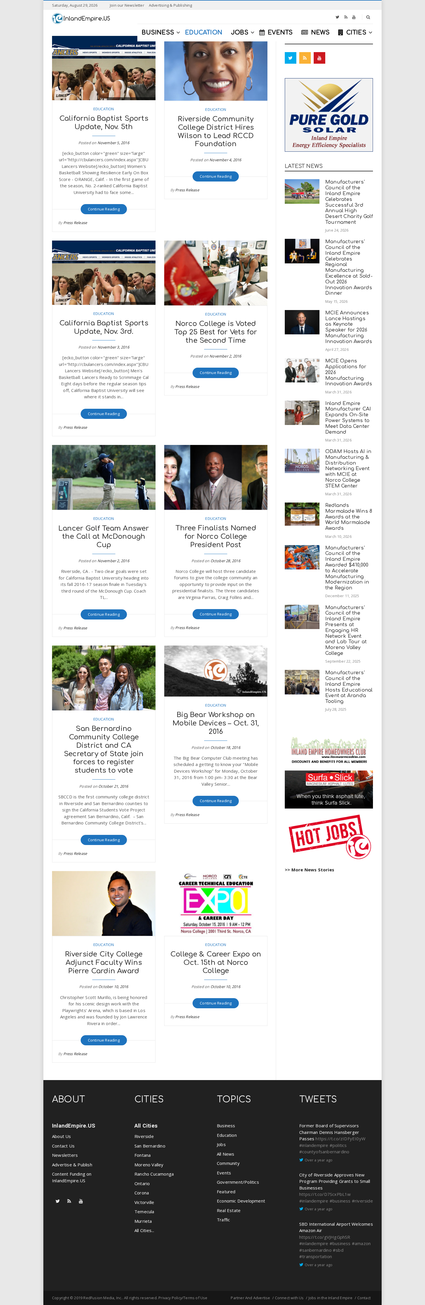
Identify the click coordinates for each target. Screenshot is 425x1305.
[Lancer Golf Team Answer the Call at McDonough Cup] (104, 477)
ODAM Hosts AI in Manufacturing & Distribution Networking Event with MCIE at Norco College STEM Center (348, 469)
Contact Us (63, 1146)
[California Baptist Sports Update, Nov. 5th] (104, 68)
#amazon (361, 1243)
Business (226, 1125)
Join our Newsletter (127, 5)
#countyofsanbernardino (324, 1151)
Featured (226, 1191)
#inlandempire (313, 1145)
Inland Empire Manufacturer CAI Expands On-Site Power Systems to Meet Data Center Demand (348, 418)
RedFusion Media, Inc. (102, 1297)
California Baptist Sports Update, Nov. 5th (103, 123)
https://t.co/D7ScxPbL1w (325, 1194)
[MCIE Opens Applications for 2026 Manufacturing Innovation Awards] (302, 370)
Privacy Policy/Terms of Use (182, 1297)
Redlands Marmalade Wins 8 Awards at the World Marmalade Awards (348, 517)
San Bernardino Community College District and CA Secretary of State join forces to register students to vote (104, 749)
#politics (338, 1145)
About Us (61, 1136)
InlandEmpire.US (73, 1125)
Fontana (142, 1155)
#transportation (315, 1256)
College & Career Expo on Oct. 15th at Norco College (215, 962)
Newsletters (65, 1155)
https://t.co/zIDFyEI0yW (340, 1138)
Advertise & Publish (72, 1164)
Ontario (142, 1183)
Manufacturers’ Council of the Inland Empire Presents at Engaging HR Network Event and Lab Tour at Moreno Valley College (346, 630)
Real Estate (229, 1210)
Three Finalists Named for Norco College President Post (215, 536)
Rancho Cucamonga (154, 1174)
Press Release (75, 222)
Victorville (144, 1202)
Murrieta (143, 1221)
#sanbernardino (315, 1250)
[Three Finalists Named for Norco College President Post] (216, 477)
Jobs (221, 1144)
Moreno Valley (149, 1164)
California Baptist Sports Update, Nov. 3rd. (103, 327)
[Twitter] (337, 17)
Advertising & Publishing (170, 5)
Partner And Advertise (250, 1297)
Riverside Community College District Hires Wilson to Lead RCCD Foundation (216, 131)
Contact (364, 1297)
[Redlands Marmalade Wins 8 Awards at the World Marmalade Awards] (302, 514)
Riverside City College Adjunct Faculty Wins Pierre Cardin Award (104, 962)
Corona (141, 1193)
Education (103, 108)
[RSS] (346, 17)
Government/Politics (238, 1182)
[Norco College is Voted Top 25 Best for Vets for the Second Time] (216, 273)
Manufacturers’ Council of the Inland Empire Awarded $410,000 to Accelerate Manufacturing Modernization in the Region (347, 568)
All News (225, 1154)
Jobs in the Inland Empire (330, 1297)
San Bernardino (149, 1146)
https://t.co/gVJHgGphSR (324, 1237)
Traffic (223, 1219)
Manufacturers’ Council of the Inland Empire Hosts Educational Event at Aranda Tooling (348, 687)
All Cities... (144, 1230)
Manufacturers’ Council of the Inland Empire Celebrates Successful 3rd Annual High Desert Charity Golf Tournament (349, 202)
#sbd (338, 1250)
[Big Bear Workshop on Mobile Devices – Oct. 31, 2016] (216, 671)
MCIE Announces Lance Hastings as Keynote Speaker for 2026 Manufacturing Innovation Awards (348, 327)
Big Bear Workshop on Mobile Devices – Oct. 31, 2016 (216, 723)
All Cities (146, 1125)
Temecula (144, 1211)
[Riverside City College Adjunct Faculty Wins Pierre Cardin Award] (104, 903)
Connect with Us (289, 1297)
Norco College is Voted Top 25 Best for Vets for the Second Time (215, 332)
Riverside (144, 1136)
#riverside (362, 1201)
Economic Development (241, 1201)
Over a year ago (318, 1160)
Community (228, 1163)
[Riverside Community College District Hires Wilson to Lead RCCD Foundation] (216, 68)
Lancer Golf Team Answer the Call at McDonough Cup (103, 537)
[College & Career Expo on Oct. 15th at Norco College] (216, 903)
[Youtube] (354, 17)
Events (224, 1173)
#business (340, 1201)
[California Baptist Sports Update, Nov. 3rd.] (104, 273)
